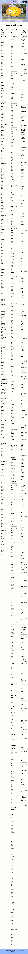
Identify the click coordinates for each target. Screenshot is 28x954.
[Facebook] (26, 2)
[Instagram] (23, 2)
